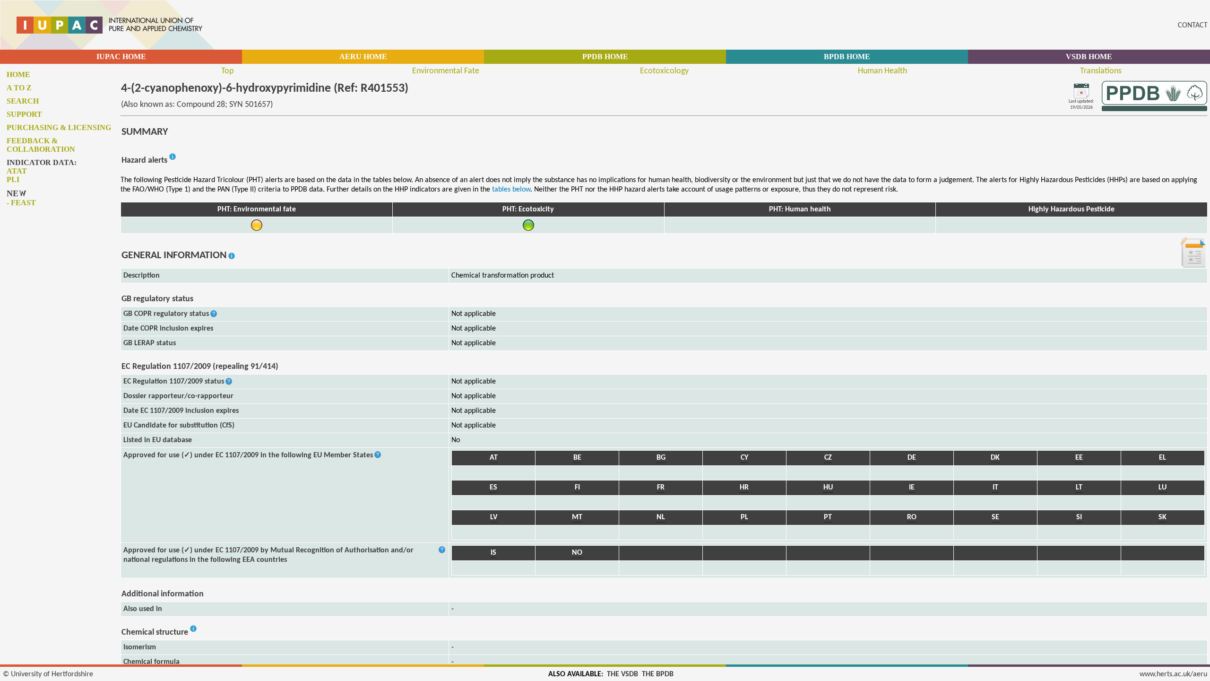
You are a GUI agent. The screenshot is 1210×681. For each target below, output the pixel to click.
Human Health (882, 71)
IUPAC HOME (121, 56)
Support (24, 114)
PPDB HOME (605, 56)
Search (23, 101)
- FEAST (21, 203)
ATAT (17, 171)
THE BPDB (658, 674)
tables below (511, 189)
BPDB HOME (847, 56)
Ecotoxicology (664, 71)
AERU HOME (363, 56)
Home (18, 74)
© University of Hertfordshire (48, 674)
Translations (1101, 71)
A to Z (19, 88)
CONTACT (1193, 25)
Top (227, 71)
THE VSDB (622, 674)
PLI (13, 179)
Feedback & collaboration (41, 145)
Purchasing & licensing (59, 127)
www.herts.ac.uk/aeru (1173, 674)
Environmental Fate (445, 71)
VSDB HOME (1089, 56)
